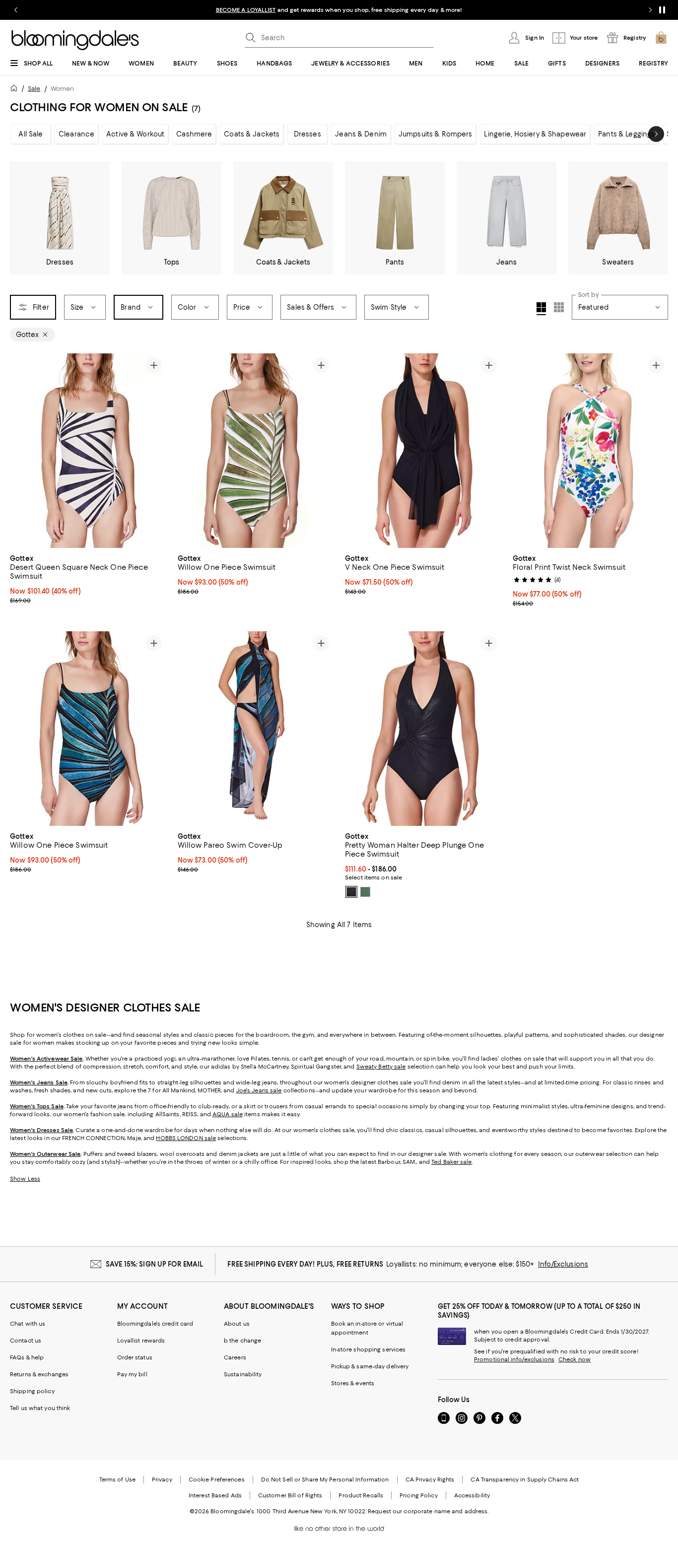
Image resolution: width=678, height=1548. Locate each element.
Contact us (25, 1340)
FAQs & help (27, 1357)
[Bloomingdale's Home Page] (75, 40)
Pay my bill (132, 1374)
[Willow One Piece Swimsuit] (256, 450)
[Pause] (662, 10)
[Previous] (22, 451)
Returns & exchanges (39, 1374)
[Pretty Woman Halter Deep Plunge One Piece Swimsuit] (423, 728)
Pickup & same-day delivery (370, 1366)
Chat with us (27, 1323)
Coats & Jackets (251, 134)
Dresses (307, 134)
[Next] (154, 451)
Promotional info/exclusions (514, 1359)
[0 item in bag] (661, 38)
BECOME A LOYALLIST (246, 9)
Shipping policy (32, 1391)
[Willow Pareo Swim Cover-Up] (256, 728)
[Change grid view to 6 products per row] (559, 307)
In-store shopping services (368, 1349)
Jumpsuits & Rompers (435, 134)
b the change (242, 1340)
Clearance (76, 134)
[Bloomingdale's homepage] (16, 89)
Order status (134, 1357)
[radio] (351, 891)
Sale (34, 88)
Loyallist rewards (141, 1340)
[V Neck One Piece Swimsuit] (423, 450)
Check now (574, 1359)
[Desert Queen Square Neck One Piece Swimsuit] (88, 450)
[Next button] (656, 134)
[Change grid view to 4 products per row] (541, 308)
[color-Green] (365, 892)
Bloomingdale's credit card (155, 1323)
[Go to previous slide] (16, 10)
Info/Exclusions (563, 1264)
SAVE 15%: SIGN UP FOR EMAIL (154, 1264)
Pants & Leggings (626, 134)
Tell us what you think (40, 1408)
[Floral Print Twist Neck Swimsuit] (591, 450)
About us (237, 1323)
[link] (88, 578)
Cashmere (194, 134)
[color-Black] (351, 892)
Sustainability (243, 1374)
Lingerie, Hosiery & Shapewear (535, 134)
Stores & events (353, 1383)
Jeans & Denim (361, 134)
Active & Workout (135, 134)
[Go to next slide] (650, 10)
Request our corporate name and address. (428, 1511)
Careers (235, 1357)
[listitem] (339, 10)
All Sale (30, 134)
